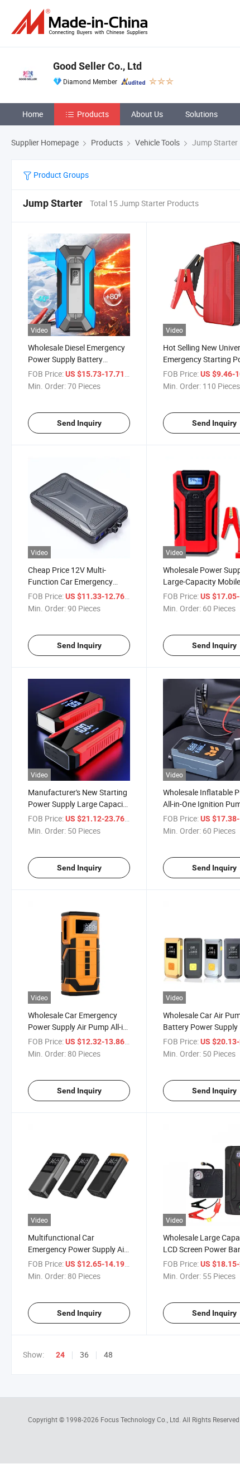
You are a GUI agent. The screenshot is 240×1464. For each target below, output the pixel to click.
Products (93, 114)
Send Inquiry (79, 423)
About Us (147, 114)
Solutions (201, 114)
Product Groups (60, 174)
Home (32, 114)
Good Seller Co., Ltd (97, 66)
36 (84, 1354)
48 (108, 1354)
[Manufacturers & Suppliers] (81, 22)
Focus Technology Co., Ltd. (141, 1419)
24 (60, 1354)
